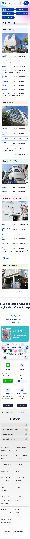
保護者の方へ (4, 484)
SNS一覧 (17, 471)
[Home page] (2, 412)
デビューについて (19, 458)
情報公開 (3, 468)
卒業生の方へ (4, 490)
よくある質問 (18, 496)
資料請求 (17, 500)
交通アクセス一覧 (5, 496)
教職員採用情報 (4, 471)
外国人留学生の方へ (19, 480)
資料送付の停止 (4, 503)
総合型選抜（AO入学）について (7, 451)
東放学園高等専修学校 (6, 519)
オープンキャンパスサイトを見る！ (15, 354)
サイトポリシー (18, 509)
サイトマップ (4, 509)
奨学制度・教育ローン (6, 455)
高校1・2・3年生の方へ (6, 477)
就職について (4, 458)
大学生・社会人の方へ (20, 477)
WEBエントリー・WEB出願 (21, 455)
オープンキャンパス (5, 447)
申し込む (8, 405)
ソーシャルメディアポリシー (7, 512)
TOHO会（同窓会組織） (6, 522)
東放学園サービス (5, 526)
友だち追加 (8, 381)
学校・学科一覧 (18, 464)
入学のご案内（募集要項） (21, 447)
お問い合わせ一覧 (5, 500)
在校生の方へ (18, 487)
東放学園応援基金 (19, 468)
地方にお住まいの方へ (6, 480)
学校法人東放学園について (10, 412)
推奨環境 (17, 512)
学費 (16, 450)
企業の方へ (3, 487)
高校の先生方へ (18, 484)
